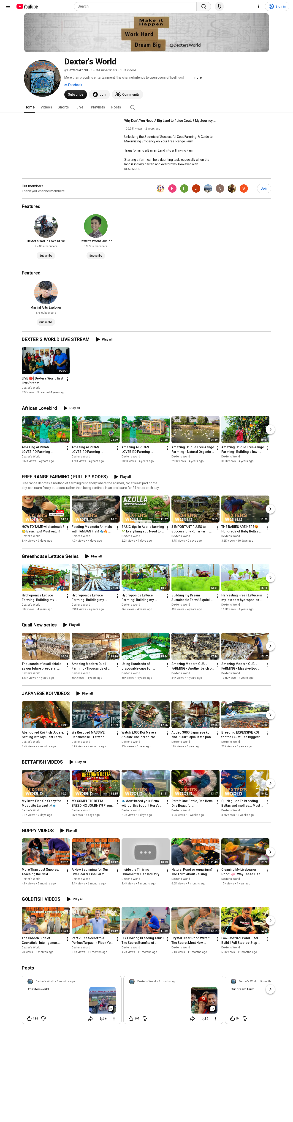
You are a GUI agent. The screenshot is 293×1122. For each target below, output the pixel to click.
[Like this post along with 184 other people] (29, 1018)
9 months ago (269, 981)
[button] (132, 168)
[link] (71, 1001)
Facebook (75, 85)
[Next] (270, 429)
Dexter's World (31, 388)
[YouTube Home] (27, 6)
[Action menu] (114, 1018)
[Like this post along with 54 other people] (232, 1018)
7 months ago (66, 981)
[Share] (90, 1018)
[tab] (29, 107)
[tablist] (146, 107)
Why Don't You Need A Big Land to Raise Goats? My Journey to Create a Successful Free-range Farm (170, 120)
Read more (132, 169)
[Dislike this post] (43, 1018)
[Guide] (8, 6)
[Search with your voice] (219, 6)
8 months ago (167, 981)
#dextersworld (38, 989)
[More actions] (67, 379)
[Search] (203, 6)
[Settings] (258, 6)
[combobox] (136, 6)
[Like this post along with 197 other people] (131, 1018)
